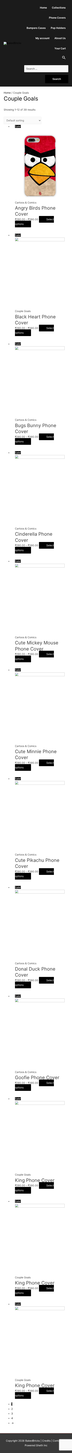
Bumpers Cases (36, 27)
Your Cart (60, 48)
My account (42, 38)
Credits (46, 1440)
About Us (60, 38)
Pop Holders (58, 27)
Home (43, 7)
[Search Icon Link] (64, 58)
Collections (59, 7)
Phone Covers (57, 17)
